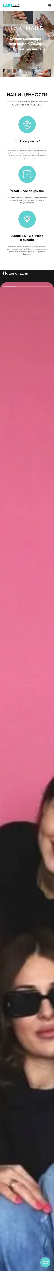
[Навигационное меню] (49, 5)
